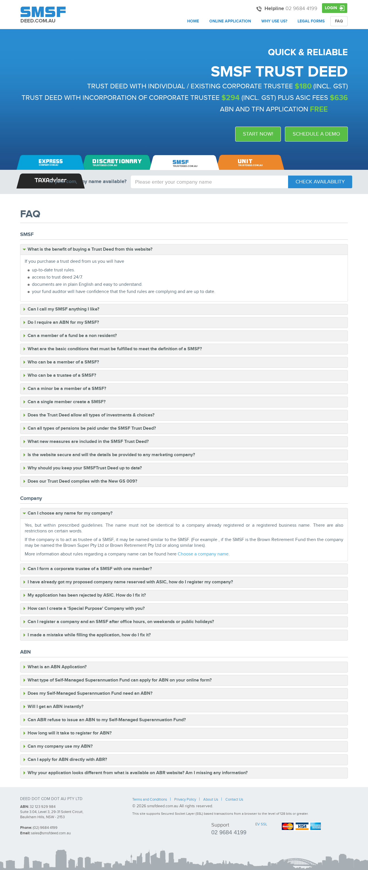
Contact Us (234, 799)
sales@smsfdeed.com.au (51, 833)
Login (331, 7)
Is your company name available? (87, 181)
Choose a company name (203, 554)
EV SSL (261, 824)
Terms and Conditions (149, 799)
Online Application (230, 21)
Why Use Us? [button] (274, 21)
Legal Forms (311, 21)
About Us (210, 799)
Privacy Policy (185, 799)
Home (193, 21)
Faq (339, 21)
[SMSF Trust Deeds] (43, 15)
